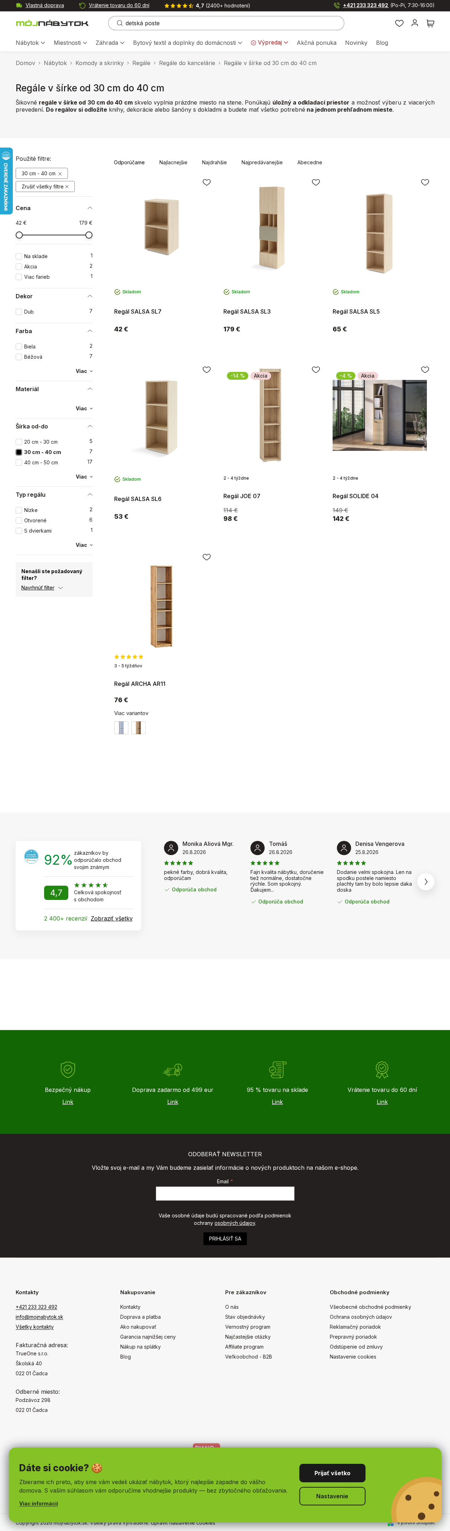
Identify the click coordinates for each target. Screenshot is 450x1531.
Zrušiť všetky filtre (43, 186)
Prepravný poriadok (353, 1337)
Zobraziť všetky (112, 918)
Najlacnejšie (173, 162)
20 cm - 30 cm (58, 442)
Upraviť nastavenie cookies (183, 1523)
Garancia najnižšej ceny (148, 1337)
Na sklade (58, 256)
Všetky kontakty (35, 1327)
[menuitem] (30, 43)
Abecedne (309, 162)
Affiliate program (244, 1347)
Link (67, 1101)
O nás (232, 1307)
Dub (58, 312)
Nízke (58, 510)
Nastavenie (332, 1496)
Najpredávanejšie (262, 162)
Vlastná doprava (45, 5)
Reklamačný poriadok (355, 1327)
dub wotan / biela (138, 727)
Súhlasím (332, 1473)
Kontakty (130, 1307)
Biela (58, 346)
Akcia (58, 266)
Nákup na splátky (140, 1347)
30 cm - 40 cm (39, 173)
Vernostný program (247, 1327)
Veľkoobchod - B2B (248, 1357)
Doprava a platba (140, 1317)
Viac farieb (58, 277)
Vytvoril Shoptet (416, 1522)
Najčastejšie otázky (248, 1337)
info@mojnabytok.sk (39, 1317)
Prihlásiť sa (225, 1239)
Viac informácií (38, 1503)
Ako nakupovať (138, 1327)
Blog (125, 1357)
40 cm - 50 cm (58, 462)
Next (425, 881)
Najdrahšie (214, 162)
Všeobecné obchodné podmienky (370, 1307)
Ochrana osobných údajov (361, 1317)
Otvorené (58, 520)
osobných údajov (235, 1223)
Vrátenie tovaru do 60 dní (119, 5)
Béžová (58, 357)
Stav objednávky (245, 1317)
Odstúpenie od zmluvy (356, 1347)
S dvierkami (58, 531)
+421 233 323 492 (389, 5)
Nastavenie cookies (353, 1357)
